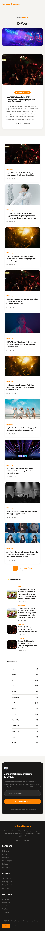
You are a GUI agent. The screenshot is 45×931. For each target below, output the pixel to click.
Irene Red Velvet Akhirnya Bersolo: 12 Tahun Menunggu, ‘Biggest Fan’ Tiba (21, 512)
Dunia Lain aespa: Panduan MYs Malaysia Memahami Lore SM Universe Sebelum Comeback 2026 (20, 387)
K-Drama (23, 587)
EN (19, 587)
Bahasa (14, 669)
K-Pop (11, 169)
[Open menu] (26, 4)
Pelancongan (16, 737)
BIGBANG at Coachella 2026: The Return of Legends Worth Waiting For (27, 629)
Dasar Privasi (7, 885)
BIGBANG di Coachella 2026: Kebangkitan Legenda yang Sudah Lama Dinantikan (20, 99)
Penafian (5, 888)
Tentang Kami (7, 878)
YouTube (5, 909)
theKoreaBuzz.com (11, 4)
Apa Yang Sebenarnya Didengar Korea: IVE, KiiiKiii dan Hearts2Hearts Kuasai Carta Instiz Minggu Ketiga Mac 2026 (22, 554)
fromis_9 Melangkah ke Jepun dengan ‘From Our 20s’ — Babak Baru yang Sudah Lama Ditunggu (20, 258)
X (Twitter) (6, 912)
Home (19, 17)
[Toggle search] (35, 4)
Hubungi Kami (7, 882)
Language (15, 725)
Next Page (28, 568)
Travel (14, 742)
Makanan (15, 731)
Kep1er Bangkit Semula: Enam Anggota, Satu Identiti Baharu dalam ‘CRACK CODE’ (22, 429)
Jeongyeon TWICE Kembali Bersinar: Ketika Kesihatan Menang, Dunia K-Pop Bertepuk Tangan (20, 470)
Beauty (14, 674)
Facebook (5, 899)
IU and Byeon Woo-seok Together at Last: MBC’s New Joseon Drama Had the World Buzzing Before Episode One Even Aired (27, 594)
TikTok (4, 906)
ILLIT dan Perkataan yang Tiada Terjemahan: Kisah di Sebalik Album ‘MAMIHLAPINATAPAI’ (22, 301)
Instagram (6, 902)
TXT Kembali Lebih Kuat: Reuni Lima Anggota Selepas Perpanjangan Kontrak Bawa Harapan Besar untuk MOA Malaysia (21, 215)
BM (7, 169)
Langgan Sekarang (24, 801)
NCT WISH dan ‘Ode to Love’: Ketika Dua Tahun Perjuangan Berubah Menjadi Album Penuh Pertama (21, 344)
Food (14, 691)
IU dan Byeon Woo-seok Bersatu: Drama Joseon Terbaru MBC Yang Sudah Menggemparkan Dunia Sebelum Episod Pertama (27, 612)
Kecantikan (16, 720)
